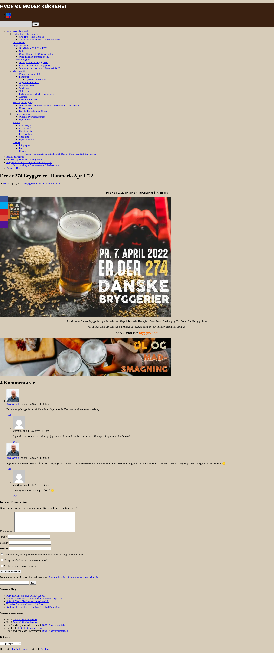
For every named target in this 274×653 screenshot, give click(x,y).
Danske (40, 183)
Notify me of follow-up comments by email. (26, 560)
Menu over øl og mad (17, 31)
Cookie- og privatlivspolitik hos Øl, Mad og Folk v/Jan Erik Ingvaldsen (60, 154)
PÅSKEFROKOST (28, 99)
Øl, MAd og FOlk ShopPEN (33, 48)
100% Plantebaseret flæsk (55, 625)
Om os (22, 151)
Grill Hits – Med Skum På (31, 37)
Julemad (23, 96)
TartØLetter (24, 88)
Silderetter (24, 91)
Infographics (25, 145)
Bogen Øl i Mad (21, 45)
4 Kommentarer (53, 183)
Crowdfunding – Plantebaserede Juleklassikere (36, 165)
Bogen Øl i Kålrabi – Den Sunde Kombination (29, 162)
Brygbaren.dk (13, 404)
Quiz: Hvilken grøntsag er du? (34, 57)
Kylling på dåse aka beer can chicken (37, 94)
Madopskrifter (20, 71)
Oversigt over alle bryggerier (33, 62)
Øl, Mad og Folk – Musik (25, 34)
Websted (4, 548)
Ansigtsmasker (26, 128)
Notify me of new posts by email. (20, 566)
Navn (3, 536)
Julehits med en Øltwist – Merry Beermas (39, 39)
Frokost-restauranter (23, 114)
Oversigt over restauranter (32, 116)
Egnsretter (24, 76)
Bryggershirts (25, 134)
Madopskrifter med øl (29, 74)
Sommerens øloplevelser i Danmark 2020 (39, 68)
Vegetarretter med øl (29, 82)
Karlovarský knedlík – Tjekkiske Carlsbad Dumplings (33, 607)
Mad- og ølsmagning (23, 102)
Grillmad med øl (27, 85)
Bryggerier (29, 183)
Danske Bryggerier (22, 59)
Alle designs (25, 125)
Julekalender (19, 42)
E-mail (4, 542)
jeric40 (6, 183)
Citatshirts (24, 136)
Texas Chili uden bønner (25, 619)
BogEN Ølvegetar (15, 156)
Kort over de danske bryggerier (34, 65)
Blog (21, 148)
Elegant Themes (20, 649)
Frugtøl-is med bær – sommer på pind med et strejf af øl (34, 598)
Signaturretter (25, 119)
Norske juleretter (27, 108)
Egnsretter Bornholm (35, 79)
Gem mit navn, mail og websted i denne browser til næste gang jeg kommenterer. (44, 554)
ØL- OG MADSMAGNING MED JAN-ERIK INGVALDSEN (49, 105)
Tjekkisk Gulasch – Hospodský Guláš (25, 604)
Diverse (16, 142)
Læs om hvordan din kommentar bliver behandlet (74, 577)
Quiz (21, 51)
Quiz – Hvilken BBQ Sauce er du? (36, 54)
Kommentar (7, 531)
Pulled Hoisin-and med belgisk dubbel (25, 595)
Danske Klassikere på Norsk (33, 111)
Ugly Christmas (26, 139)
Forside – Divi (13, 168)
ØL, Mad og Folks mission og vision (24, 159)
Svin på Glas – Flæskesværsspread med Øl (27, 601)
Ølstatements (25, 131)
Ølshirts (16, 122)
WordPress (44, 649)
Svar (8, 414)
